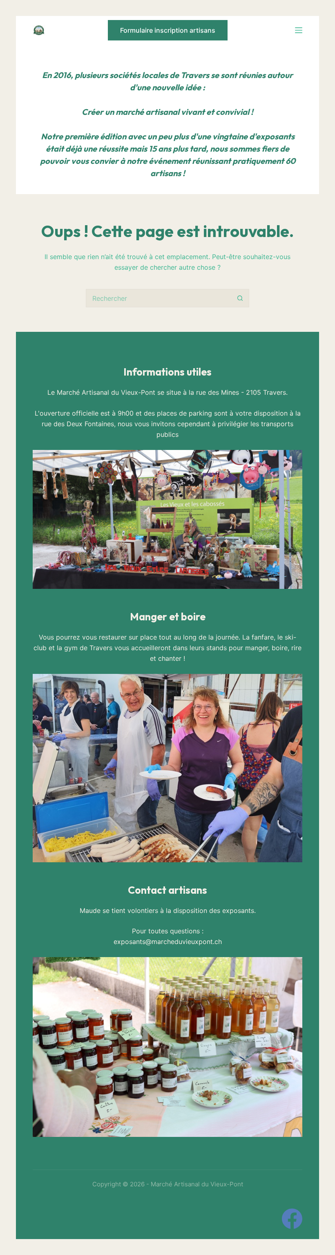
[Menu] (298, 30)
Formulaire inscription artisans (167, 30)
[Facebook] (292, 1218)
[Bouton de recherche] (240, 298)
